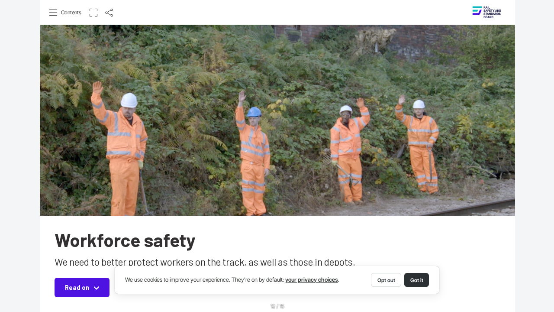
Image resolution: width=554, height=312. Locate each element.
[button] (65, 12)
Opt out (386, 280)
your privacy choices (311, 279)
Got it (416, 280)
